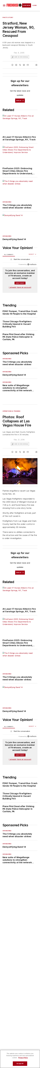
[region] (20, 260)
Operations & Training (11, 411)
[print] (36, 65)
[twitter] (20, 65)
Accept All (20, 1063)
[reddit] (24, 65)
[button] (4, 5)
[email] (28, 65)
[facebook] (12, 65)
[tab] (9, 254)
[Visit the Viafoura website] (31, 264)
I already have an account (20, 287)
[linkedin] (16, 65)
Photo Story (8, 17)
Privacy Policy (23, 1057)
